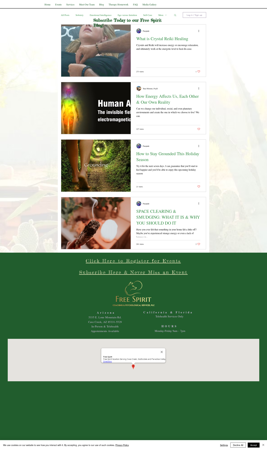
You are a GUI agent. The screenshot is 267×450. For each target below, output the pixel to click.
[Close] (263, 445)
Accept (253, 445)
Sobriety (80, 15)
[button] (175, 15)
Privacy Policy (122, 445)
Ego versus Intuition (127, 15)
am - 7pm (179, 331)
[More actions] (200, 31)
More (160, 15)
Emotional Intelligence (101, 15)
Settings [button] (224, 445)
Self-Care (147, 15)
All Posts (65, 15)
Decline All (238, 445)
